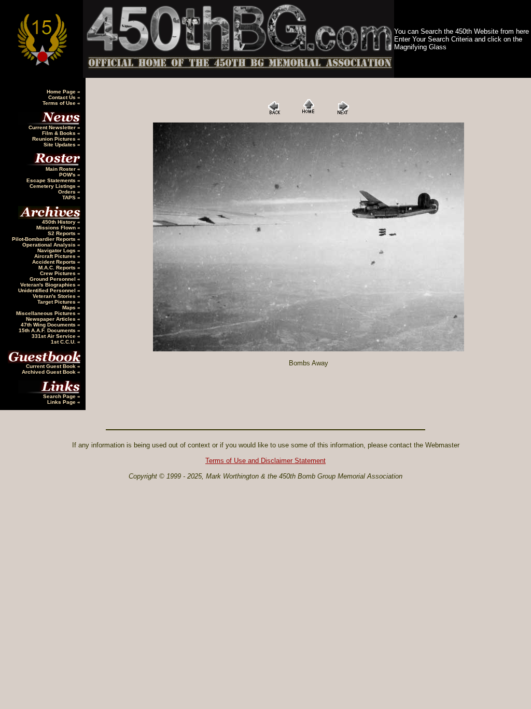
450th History (59, 222)
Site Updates (60, 144)
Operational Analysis (49, 245)
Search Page (60, 396)
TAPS (69, 197)
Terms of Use (60, 103)
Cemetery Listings (53, 186)
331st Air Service (54, 336)
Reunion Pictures (54, 139)
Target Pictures (57, 302)
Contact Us (62, 97)
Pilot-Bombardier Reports (44, 239)
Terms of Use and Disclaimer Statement (265, 461)
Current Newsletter (53, 127)
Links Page (62, 402)
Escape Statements (51, 180)
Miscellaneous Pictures (46, 313)
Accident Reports (54, 262)
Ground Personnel (53, 279)
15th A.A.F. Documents (48, 330)
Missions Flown (56, 227)
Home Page (62, 91)
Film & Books (59, 133)
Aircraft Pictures (55, 256)
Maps (69, 307)
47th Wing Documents (49, 325)
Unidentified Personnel (47, 290)
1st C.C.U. (64, 342)
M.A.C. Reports (57, 267)
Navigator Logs (57, 250)
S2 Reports (62, 233)
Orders (67, 192)
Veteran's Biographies (48, 285)
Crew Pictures (58, 273)
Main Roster (61, 169)
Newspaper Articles (51, 319)
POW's (68, 175)
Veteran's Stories (55, 296)
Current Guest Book (51, 366)
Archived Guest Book (49, 372)
